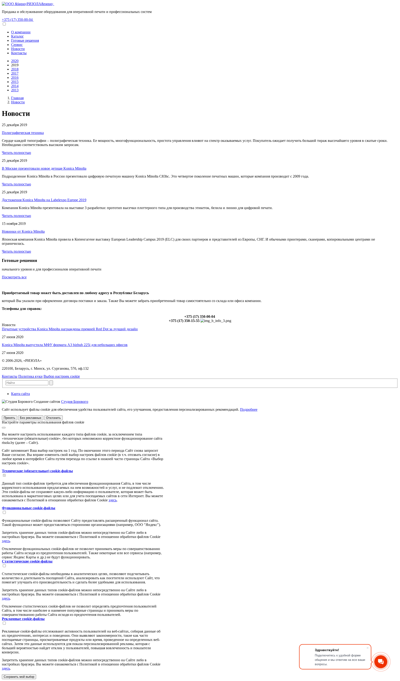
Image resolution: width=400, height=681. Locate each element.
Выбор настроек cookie (62, 376)
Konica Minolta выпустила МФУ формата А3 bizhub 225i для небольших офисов (65, 345)
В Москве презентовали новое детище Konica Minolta (44, 168)
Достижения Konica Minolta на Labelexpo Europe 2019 (44, 200)
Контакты (9, 376)
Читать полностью (16, 153)
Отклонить (53, 418)
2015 (15, 82)
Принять (9, 418)
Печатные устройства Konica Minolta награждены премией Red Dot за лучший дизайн (70, 329)
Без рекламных (30, 418)
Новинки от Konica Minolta (23, 231)
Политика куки (30, 376)
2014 (15, 86)
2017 (15, 73)
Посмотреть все (14, 277)
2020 (15, 61)
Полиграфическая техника (23, 133)
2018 (15, 69)
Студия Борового (74, 402)
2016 (15, 78)
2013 (15, 90)
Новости (18, 102)
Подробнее (248, 409)
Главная (17, 98)
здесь (113, 500)
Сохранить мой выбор (19, 676)
